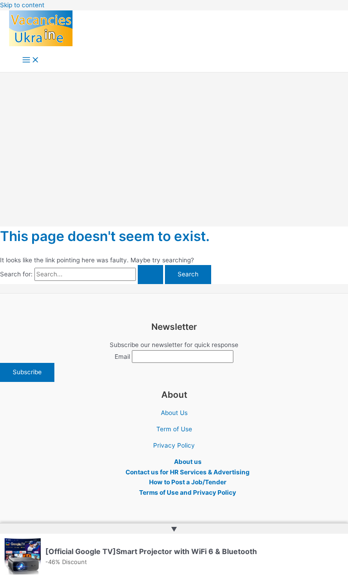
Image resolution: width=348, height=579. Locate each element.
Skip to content (22, 5)
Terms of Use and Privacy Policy (187, 492)
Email (122, 356)
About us (188, 461)
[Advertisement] (174, 140)
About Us (174, 412)
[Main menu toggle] (31, 60)
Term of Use (174, 429)
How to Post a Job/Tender (188, 482)
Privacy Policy (174, 445)
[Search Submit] (150, 274)
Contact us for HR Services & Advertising (188, 472)
